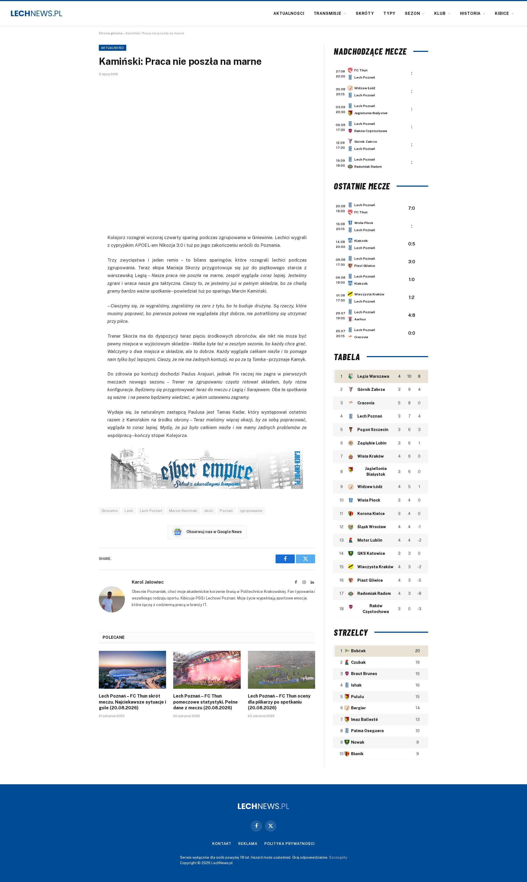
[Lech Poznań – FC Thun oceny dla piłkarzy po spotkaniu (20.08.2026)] (281, 670)
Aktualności (288, 13)
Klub (439, 13)
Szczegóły (338, 857)
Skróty (365, 13)
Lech (129, 511)
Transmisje (327, 13)
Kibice (502, 13)
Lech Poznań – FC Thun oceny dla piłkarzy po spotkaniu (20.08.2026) (279, 702)
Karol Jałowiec (148, 582)
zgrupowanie (251, 511)
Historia (470, 13)
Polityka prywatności (289, 844)
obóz (208, 511)
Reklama (247, 844)
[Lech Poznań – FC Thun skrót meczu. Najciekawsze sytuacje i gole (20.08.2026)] (132, 670)
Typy (389, 13)
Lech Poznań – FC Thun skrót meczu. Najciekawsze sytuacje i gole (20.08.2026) (132, 702)
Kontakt (221, 844)
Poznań (226, 511)
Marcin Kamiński (183, 511)
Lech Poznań (151, 511)
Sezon (412, 13)
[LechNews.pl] (36, 13)
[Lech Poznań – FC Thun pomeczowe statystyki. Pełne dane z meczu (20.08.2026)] (206, 670)
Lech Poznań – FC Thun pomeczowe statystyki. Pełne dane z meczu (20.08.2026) (205, 702)
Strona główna (110, 33)
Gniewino (110, 511)
